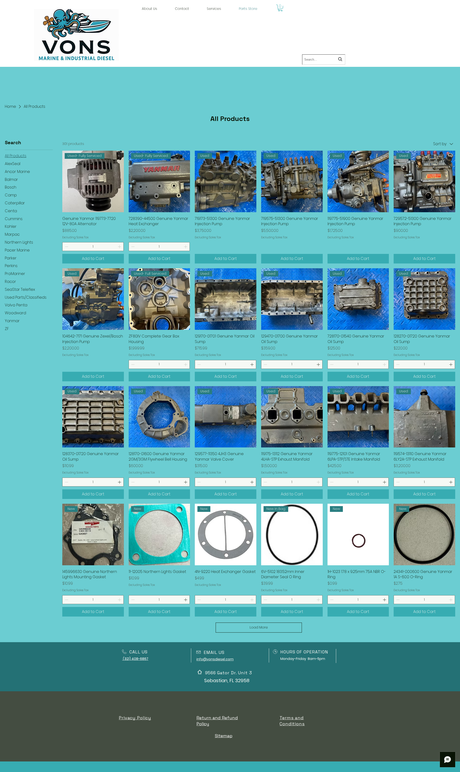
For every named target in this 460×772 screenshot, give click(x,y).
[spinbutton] (93, 246)
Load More (259, 627)
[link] (280, 8)
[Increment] (120, 246)
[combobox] (323, 59)
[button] (214, 9)
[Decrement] (66, 246)
